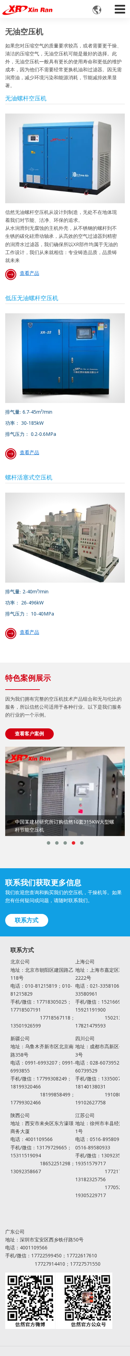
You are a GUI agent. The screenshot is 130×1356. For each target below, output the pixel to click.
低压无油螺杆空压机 (31, 298)
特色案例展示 (28, 678)
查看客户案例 (29, 733)
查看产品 (29, 273)
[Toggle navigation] (120, 7)
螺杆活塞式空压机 (28, 478)
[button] (48, 842)
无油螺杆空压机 (25, 98)
